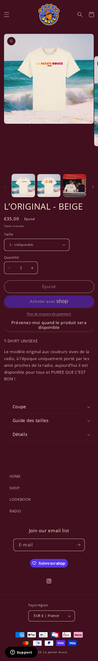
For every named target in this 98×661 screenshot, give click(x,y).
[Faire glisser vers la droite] (93, 186)
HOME (15, 476)
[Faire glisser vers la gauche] (5, 186)
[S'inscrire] (78, 545)
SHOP (15, 488)
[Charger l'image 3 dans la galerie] (74, 185)
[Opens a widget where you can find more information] (21, 653)
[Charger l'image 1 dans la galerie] (23, 185)
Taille (8, 234)
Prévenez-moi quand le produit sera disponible (48, 325)
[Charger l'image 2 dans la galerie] (48, 185)
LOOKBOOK (20, 499)
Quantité (11, 257)
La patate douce (55, 652)
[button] (6, 14)
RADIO (15, 511)
